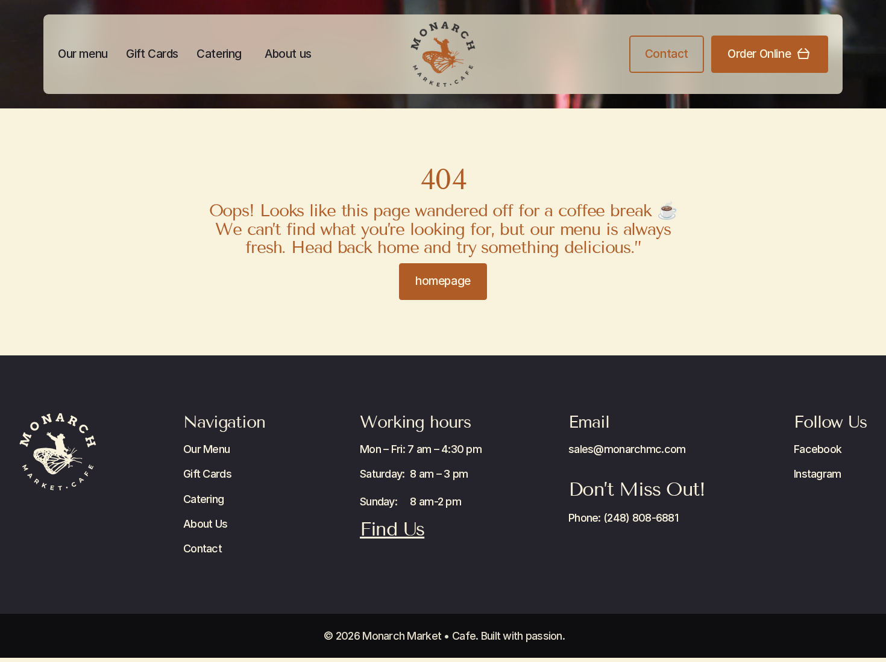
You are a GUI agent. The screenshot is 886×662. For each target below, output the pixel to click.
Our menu (83, 54)
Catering (219, 54)
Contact (202, 548)
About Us (205, 523)
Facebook (817, 449)
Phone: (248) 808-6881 (623, 517)
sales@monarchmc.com (626, 449)
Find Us (392, 528)
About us (288, 54)
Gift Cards (152, 54)
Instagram (817, 473)
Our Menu (206, 449)
